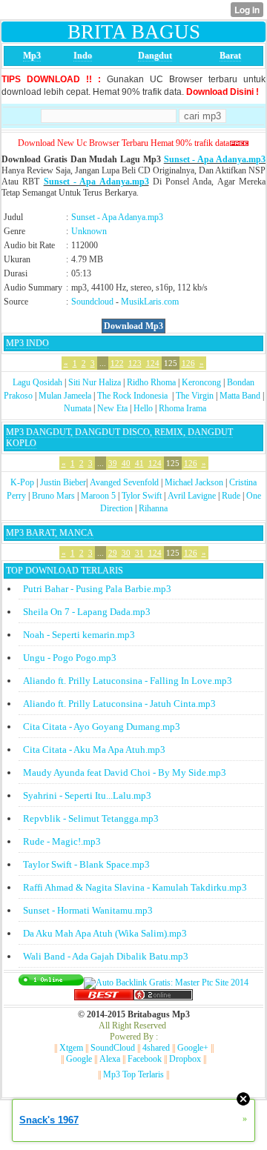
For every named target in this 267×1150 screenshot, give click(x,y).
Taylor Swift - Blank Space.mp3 (86, 864)
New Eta (112, 408)
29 (112, 552)
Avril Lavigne (192, 496)
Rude (231, 496)
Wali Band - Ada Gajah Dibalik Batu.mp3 (105, 956)
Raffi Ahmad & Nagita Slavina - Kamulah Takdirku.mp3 (135, 887)
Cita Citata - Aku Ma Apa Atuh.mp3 (94, 749)
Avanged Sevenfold (124, 482)
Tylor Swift (142, 496)
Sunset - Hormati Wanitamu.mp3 (88, 910)
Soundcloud (92, 301)
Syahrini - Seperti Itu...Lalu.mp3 (87, 795)
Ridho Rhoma (151, 382)
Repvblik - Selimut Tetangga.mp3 (91, 818)
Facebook (145, 1059)
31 (139, 552)
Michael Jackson (194, 482)
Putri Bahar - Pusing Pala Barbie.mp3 (97, 588)
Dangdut (155, 55)
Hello (143, 408)
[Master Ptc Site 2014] (166, 982)
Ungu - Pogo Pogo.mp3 (69, 657)
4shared (156, 1048)
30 (126, 552)
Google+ (192, 1048)
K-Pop (22, 482)
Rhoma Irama (182, 408)
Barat (230, 55)
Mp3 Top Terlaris (133, 1074)
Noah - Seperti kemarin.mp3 (79, 634)
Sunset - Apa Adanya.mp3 (215, 159)
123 (135, 363)
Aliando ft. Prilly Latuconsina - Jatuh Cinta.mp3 (119, 703)
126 (188, 363)
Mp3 (32, 55)
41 (139, 463)
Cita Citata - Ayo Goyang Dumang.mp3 (101, 726)
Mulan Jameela (65, 395)
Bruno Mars (53, 496)
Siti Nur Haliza (94, 382)
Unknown (89, 231)
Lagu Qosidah (37, 382)
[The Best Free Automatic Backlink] (104, 997)
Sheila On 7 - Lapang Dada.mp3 (87, 611)
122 (117, 363)
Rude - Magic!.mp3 (62, 841)
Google (79, 1059)
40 (126, 463)
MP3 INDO (27, 343)
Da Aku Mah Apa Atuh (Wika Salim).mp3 (105, 933)
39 (112, 463)
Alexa (109, 1059)
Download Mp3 (133, 326)
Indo (82, 55)
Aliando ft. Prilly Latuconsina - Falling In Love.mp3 (127, 680)
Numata (77, 408)
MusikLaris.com (150, 301)
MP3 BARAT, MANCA (49, 533)
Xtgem (71, 1048)
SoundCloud (112, 1048)
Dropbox (185, 1059)
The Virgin (195, 395)
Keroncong (201, 382)
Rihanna (153, 508)
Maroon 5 (98, 496)
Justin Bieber (63, 482)
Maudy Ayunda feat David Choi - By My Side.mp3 (124, 772)
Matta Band (240, 395)
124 (152, 363)
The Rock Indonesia (133, 395)
